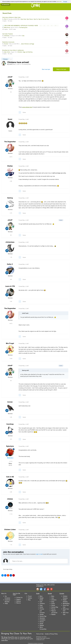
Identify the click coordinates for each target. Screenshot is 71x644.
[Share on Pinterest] (13, 575)
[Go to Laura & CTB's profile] (10, 292)
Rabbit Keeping (65, 600)
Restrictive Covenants (8, 42)
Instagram (37, 589)
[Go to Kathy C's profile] (10, 270)
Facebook (44, 589)
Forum (30, 596)
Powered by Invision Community (35, 643)
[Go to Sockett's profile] (66, 42)
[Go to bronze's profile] (10, 408)
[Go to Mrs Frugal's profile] (10, 349)
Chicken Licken (10, 529)
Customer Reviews (7, 600)
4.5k (11, 417)
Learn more (59, 1)
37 (55, 25)
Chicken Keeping (65, 597)
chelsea (10, 499)
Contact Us (19, 597)
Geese (53, 605)
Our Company (7, 597)
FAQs (6, 603)
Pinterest (51, 589)
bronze (10, 402)
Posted (24, 77)
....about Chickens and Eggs (27, 44)
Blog (29, 600)
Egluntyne (10, 446)
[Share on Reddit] (8, 575)
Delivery (18, 601)
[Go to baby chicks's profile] (66, 50)
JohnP (10, 77)
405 (11, 279)
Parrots (42, 622)
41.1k (10, 461)
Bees (41, 596)
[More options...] (66, 77)
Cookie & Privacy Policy (51, 634)
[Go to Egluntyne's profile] (10, 452)
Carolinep (10, 424)
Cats (23, 35)
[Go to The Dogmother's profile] (10, 148)
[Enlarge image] (55, 246)
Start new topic (46, 69)
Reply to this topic (61, 69)
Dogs (41, 605)
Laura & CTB (10, 286)
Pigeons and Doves (54, 611)
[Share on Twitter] (2, 575)
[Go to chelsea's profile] (10, 505)
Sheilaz (10, 166)
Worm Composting (43, 628)
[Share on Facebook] (5, 575)
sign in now (39, 554)
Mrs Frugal (10, 343)
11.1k (10, 514)
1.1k (11, 544)
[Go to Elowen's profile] (66, 26)
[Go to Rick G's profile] (66, 18)
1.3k (11, 257)
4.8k (11, 181)
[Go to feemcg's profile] (10, 204)
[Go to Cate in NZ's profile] (10, 483)
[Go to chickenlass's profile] (10, 248)
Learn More (4, 640)
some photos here (27, 107)
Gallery (30, 598)
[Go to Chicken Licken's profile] (10, 535)
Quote (24, 112)
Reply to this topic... (17, 561)
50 (11, 92)
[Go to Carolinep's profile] (10, 430)
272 (11, 439)
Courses (61, 593)
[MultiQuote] (20, 112)
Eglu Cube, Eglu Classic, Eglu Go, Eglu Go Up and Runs (35, 19)
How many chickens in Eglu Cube (11, 17)
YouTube (48, 589)
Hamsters (42, 618)
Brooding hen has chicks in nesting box (13, 50)
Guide (37, 593)
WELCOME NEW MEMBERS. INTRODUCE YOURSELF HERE (21, 25)
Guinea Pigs (43, 616)
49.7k (10, 157)
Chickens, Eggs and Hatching (24, 52)
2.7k (11, 213)
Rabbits (42, 625)
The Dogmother (10, 141)
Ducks (41, 607)
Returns (18, 603)
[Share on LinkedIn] (11, 575)
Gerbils (42, 614)
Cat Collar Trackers (7, 34)
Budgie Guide (41, 599)
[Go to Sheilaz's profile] (10, 172)
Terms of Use (40, 634)
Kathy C (10, 264)
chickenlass (10, 242)
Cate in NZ (10, 477)
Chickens (42, 603)
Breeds (50, 593)
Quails (41, 623)
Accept (65, 1)
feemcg (10, 198)
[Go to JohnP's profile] (3, 63)
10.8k (10, 358)
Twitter (41, 589)
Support (18, 599)
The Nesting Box (23, 27)
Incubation (42, 620)
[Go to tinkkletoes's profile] (66, 34)
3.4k (11, 301)
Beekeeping (66, 603)
